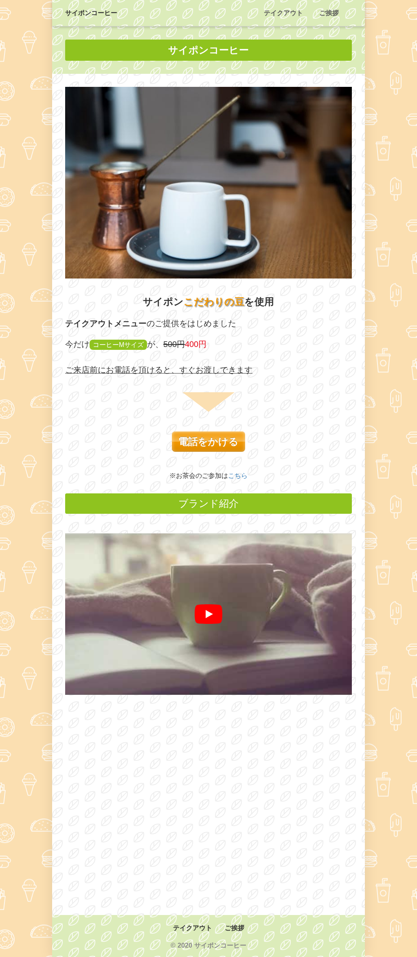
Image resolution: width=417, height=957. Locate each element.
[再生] (208, 614)
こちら (238, 475)
